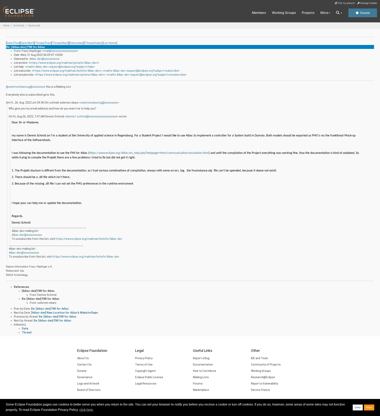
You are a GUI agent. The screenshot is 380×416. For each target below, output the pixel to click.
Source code (34, 25)
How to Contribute (204, 370)
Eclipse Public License (149, 377)
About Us (83, 358)
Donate (364, 13)
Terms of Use (144, 364)
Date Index (76, 43)
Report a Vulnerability (264, 383)
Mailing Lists (201, 377)
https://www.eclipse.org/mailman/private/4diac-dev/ (64, 62)
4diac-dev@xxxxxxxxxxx (44, 58)
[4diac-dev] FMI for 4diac (38, 290)
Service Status (260, 389)
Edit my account (346, 3)
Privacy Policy (144, 358)
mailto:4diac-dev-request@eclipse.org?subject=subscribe (141, 70)
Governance (84, 377)
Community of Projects (266, 364)
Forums (198, 383)
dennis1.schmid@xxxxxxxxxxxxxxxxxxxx (91, 116)
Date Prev (13, 43)
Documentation (203, 364)
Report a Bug (201, 358)
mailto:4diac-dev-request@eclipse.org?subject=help (60, 66)
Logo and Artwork (88, 383)
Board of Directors (89, 389)
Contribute (18, 25)
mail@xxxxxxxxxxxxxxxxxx (60, 50)
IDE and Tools (259, 358)
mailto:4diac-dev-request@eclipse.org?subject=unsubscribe (146, 74)
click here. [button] (86, 409)
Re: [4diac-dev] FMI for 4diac (40, 298)
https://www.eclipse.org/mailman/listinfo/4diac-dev (66, 70)
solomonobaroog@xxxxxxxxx (27, 86)
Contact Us (84, 364)
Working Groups (284, 13)
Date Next (27, 43)
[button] (339, 13)
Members (259, 13)
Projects (308, 13)
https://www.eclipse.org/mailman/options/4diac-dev (70, 74)
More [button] (324, 13)
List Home (110, 43)
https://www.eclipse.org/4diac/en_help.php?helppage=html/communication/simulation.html (149, 153)
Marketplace (201, 389)
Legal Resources (145, 383)
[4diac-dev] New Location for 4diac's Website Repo (64, 312)
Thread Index (93, 43)
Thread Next (60, 43)
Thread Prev (43, 43)
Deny (358, 407)
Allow (369, 407)
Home (6, 25)
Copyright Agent (145, 370)
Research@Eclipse (263, 377)
